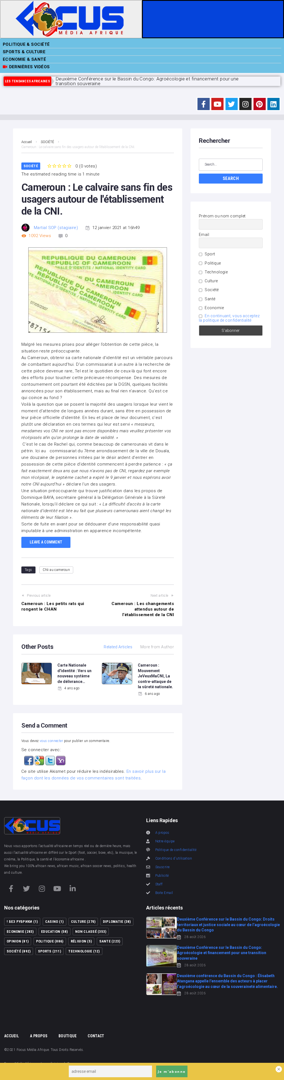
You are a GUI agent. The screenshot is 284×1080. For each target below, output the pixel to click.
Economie (214, 308)
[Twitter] (232, 104)
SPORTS (49, 951)
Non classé (90, 931)
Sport (209, 254)
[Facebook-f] (204, 104)
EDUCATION (54, 931)
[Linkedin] (273, 104)
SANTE (109, 941)
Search (231, 178)
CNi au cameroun (56, 570)
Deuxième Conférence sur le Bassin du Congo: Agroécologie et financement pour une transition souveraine (221, 952)
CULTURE (83, 921)
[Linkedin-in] (73, 888)
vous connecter (51, 741)
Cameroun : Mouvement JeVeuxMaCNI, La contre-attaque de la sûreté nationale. (155, 676)
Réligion (81, 941)
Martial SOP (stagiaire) (56, 227)
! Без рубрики (22, 921)
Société (211, 290)
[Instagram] (245, 104)
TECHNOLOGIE (84, 951)
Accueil (26, 142)
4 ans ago (72, 688)
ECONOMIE (20, 931)
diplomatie (117, 921)
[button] (29, 759)
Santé (209, 299)
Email (204, 234)
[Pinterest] (260, 104)
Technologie (216, 272)
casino (54, 921)
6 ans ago (152, 694)
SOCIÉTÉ (47, 142)
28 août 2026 (195, 937)
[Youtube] (217, 104)
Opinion (18, 941)
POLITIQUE (50, 941)
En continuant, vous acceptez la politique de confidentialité (229, 318)
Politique (212, 263)
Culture (211, 281)
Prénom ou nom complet (222, 216)
